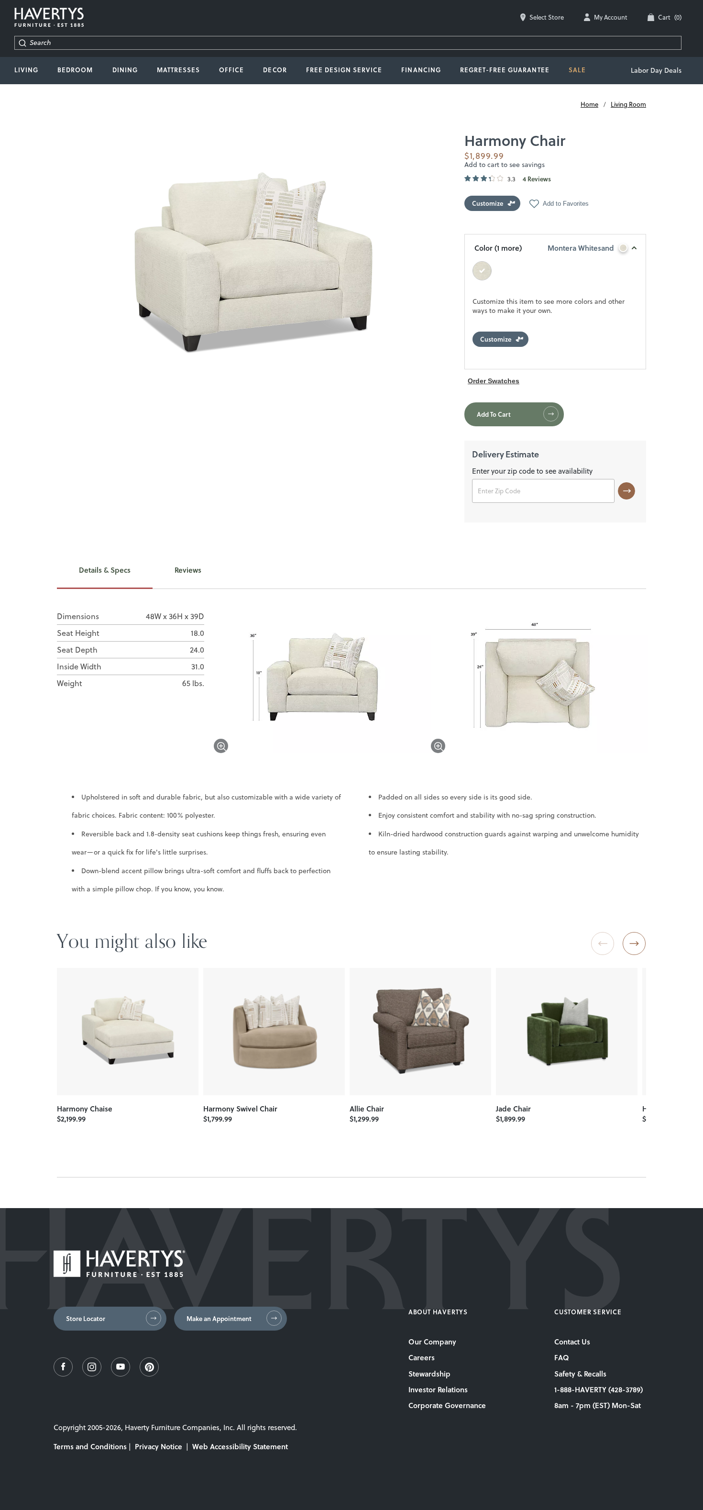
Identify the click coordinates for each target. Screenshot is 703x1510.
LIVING (26, 70)
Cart (669, 17)
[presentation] (127, 1031)
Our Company (432, 1341)
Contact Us (572, 1341)
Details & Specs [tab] (105, 570)
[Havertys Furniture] (119, 1274)
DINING (125, 70)
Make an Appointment (219, 1318)
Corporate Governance (447, 1405)
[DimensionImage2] (539, 682)
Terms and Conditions (90, 1446)
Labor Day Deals (656, 70)
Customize (487, 203)
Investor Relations (438, 1389)
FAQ (561, 1357)
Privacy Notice (158, 1446)
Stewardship (429, 1373)
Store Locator (85, 1318)
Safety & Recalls (580, 1373)
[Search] (22, 43)
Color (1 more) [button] (544, 248)
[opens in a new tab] (63, 1374)
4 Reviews (537, 179)
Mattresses (178, 70)
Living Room (628, 104)
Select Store (546, 17)
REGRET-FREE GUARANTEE (504, 70)
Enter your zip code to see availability (532, 471)
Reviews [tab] (188, 570)
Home (589, 104)
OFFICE (231, 70)
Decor (274, 70)
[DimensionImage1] (322, 682)
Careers (421, 1357)
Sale (577, 70)
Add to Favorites (566, 203)
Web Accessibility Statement (240, 1446)
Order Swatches (493, 381)
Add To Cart (494, 414)
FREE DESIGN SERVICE (344, 70)
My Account (610, 17)
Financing (420, 70)
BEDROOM (75, 70)
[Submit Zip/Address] (626, 491)
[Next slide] (634, 943)
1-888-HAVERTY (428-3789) (598, 1389)
